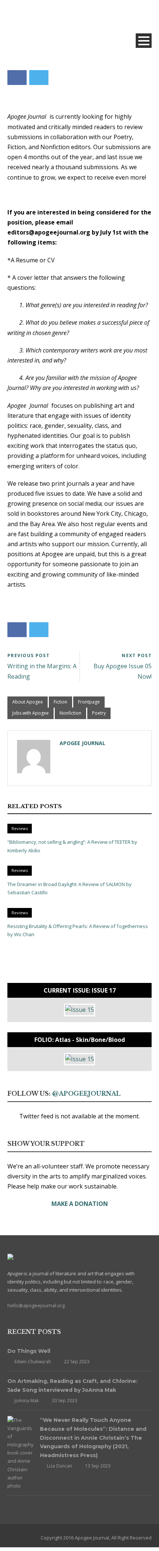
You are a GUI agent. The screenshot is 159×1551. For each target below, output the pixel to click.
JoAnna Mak (26, 1400)
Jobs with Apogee (30, 713)
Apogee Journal (82, 743)
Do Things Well (28, 1351)
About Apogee (27, 702)
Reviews (19, 828)
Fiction (60, 702)
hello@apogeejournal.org (36, 1305)
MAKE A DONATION (79, 1204)
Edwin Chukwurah (32, 1361)
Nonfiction (70, 713)
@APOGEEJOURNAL (86, 1093)
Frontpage (89, 702)
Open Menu (144, 40)
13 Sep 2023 (98, 1466)
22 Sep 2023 (76, 1361)
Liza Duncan (59, 1466)
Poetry (99, 713)
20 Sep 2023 (64, 1400)
